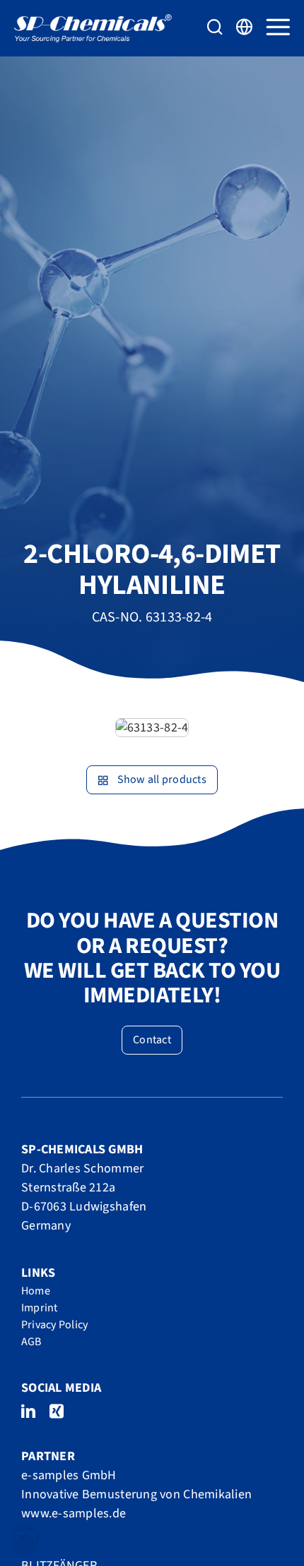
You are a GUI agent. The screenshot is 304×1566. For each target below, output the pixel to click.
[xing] (56, 1411)
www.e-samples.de (73, 1513)
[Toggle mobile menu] (278, 27)
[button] (25, 1540)
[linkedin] (28, 1411)
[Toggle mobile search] (215, 27)
